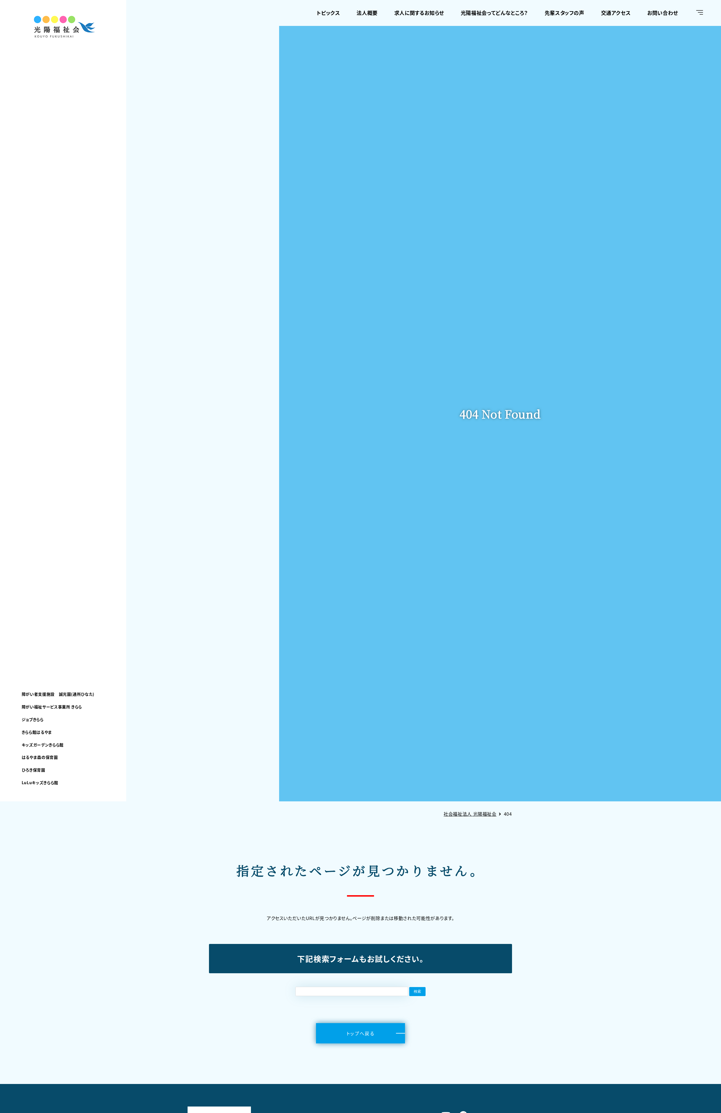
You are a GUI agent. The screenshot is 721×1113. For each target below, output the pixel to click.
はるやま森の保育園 (40, 757)
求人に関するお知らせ (419, 12)
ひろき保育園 (33, 770)
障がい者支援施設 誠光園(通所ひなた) (58, 694)
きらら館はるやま (37, 732)
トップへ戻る (360, 1033)
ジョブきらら (33, 719)
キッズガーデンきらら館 (43, 745)
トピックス (328, 12)
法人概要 (367, 12)
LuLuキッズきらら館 (40, 782)
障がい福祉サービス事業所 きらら (52, 707)
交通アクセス (616, 12)
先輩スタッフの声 (564, 12)
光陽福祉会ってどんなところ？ (494, 12)
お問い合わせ (662, 12)
